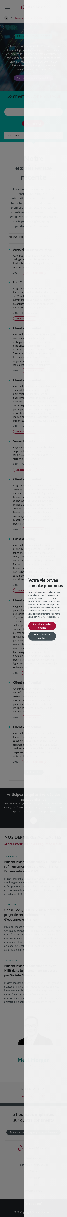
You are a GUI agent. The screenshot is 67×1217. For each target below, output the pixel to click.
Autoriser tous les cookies (42, 626)
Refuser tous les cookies (42, 636)
